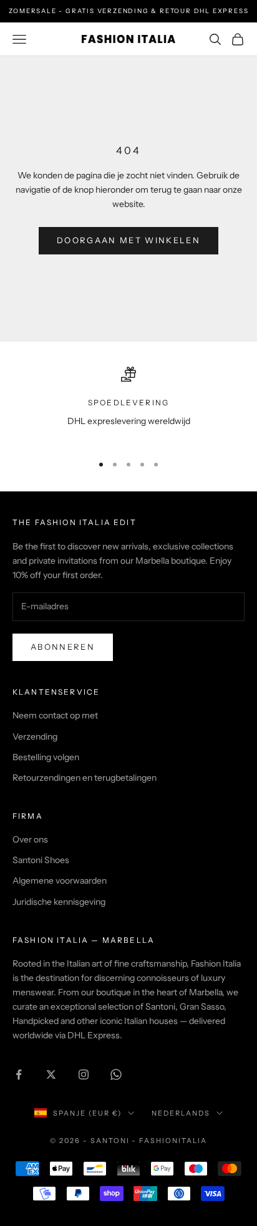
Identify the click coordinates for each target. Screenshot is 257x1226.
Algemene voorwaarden (59, 880)
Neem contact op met (55, 715)
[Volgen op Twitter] (51, 1074)
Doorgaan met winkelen (128, 240)
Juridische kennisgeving (58, 901)
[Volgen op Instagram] (83, 1074)
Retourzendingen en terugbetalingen (84, 777)
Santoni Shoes (40, 860)
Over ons (30, 839)
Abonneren (63, 647)
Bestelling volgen (45, 757)
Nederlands (181, 1113)
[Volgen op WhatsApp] (116, 1074)
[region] (128, 405)
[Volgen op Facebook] (18, 1074)
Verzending (34, 736)
